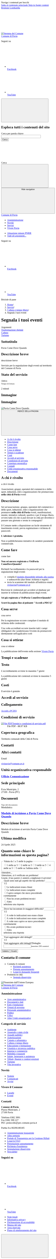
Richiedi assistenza (22, 966)
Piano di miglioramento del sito (21, 1230)
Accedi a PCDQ (9, 711)
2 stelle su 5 (26, 865)
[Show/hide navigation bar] (24, 176)
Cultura (4, 332)
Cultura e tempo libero (17, 310)
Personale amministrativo (19, 1010)
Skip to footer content (38, 5)
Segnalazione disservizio (18, 1149)
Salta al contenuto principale (14, 5)
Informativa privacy (16, 1219)
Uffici (10, 1015)
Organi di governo (15, 1007)
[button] (29, 162)
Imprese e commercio (17, 1051)
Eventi (10, 1095)
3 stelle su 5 (40, 865)
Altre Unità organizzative (19, 1018)
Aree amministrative (16, 999)
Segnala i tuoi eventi (21, 320)
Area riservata (13, 1227)
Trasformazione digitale (12, 330)
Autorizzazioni (14, 1037)
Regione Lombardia (10, 8)
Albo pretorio (13, 1135)
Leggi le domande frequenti (26, 972)
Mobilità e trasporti (16, 1053)
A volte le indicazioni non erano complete (26, 918)
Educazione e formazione (19, 1045)
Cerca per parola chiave (12, 133)
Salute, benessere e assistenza (21, 1056)
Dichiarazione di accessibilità (20, 1222)
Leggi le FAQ (13, 1141)
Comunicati (12, 1078)
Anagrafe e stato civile (17, 1032)
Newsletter (12, 1151)
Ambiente (11, 1029)
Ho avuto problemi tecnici (19, 927)
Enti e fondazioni (15, 1004)
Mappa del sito (14, 1225)
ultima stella (33, 868)
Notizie (10, 1076)
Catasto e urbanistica (17, 1040)
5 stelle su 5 (21, 868)
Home (10, 304)
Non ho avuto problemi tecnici (21, 898)
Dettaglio (22, 943)
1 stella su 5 (12, 865)
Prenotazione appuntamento (20, 1143)
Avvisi (10, 1081)
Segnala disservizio (22, 977)
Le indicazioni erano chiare (19, 887)
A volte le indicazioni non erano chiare (25, 915)
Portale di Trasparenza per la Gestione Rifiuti (28, 1138)
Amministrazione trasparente (20, 1133)
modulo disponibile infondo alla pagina (35, 577)
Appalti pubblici (14, 1035)
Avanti (14, 951)
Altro (9, 901)
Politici (10, 1012)
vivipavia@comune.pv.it (18, 585)
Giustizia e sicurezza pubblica (21, 1048)
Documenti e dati (15, 1002)
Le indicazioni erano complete (21, 890)
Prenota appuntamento (23, 969)
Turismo (5, 335)
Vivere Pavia (48, 651)
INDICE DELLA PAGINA (28, 411)
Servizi (10, 307)
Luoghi (10, 1093)
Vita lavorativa (14, 1064)
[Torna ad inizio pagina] (24, 1246)
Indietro (5, 951)
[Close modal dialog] (24, 110)
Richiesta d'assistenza (17, 1146)
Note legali (12, 1217)
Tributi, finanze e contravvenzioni (23, 1059)
